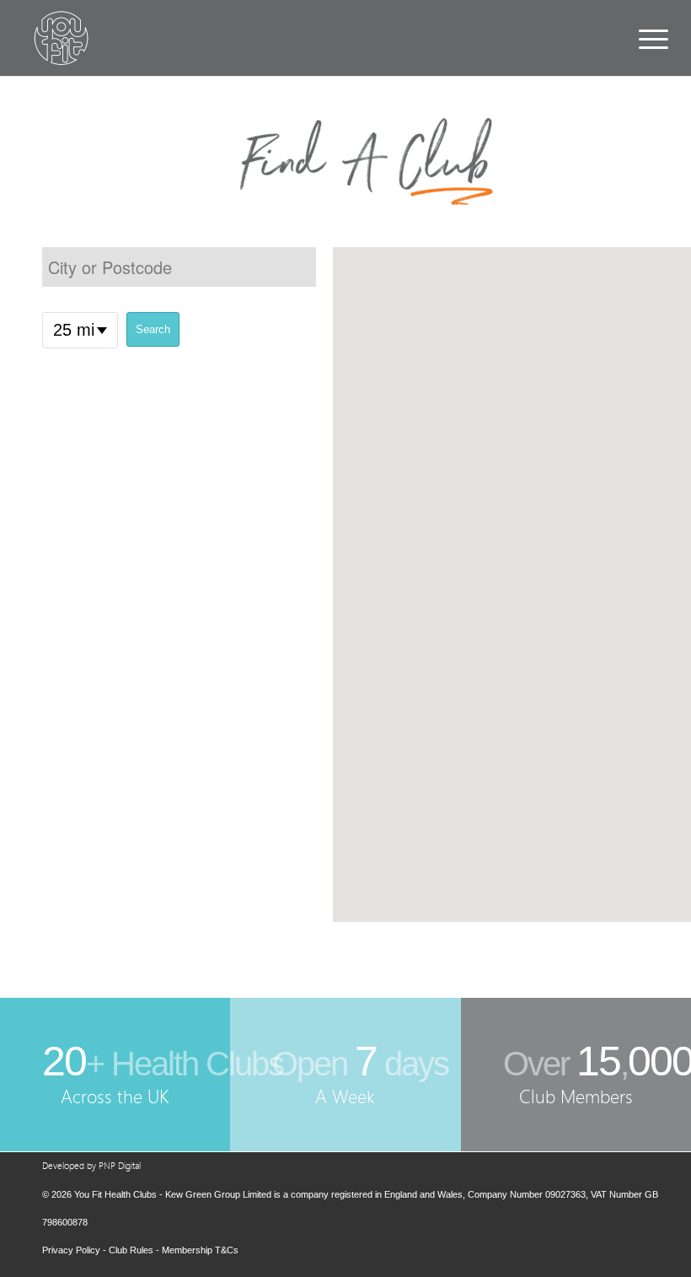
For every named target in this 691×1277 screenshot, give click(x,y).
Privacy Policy (71, 1250)
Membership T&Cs (200, 1250)
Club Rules (131, 1250)
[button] (512, 584)
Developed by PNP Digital (91, 1165)
